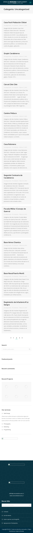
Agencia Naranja (20, 531)
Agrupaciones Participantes (11, 523)
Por (15, 25)
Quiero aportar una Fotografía (11, 519)
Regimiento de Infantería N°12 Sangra (16, 303)
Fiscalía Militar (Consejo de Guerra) (15, 210)
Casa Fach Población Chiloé (15, 22)
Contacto (6, 511)
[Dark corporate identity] (26, 387)
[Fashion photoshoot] (7, 397)
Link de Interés (7, 515)
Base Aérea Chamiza (12, 242)
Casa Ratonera (10, 144)
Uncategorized (7, 25)
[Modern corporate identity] (7, 387)
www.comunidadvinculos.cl (16, 495)
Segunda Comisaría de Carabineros (13, 176)
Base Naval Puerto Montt (14, 273)
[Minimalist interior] (16, 387)
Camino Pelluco (10, 113)
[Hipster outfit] (26, 397)
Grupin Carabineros (12, 53)
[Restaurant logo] (16, 397)
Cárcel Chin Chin (10, 84)
